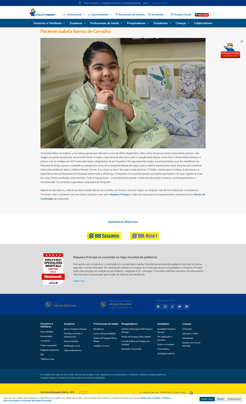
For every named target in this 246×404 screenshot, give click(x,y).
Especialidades (100, 14)
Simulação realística (166, 353)
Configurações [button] (234, 399)
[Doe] (202, 14)
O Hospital (186, 329)
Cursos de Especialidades (105, 333)
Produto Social (182, 14)
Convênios (45, 341)
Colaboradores (203, 23)
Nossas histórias (71, 341)
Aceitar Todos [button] (207, 399)
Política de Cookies (150, 397)
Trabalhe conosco (101, 346)
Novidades (158, 14)
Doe (230, 50)
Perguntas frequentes (49, 350)
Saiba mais (79, 280)
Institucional (74, 14)
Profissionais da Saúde (106, 323)
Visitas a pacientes (48, 345)
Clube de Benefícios (72, 350)
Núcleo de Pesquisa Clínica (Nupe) (136, 336)
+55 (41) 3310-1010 (65, 305)
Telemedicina (163, 349)
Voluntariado (187, 338)
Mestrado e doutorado (131, 349)
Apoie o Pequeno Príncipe (75, 329)
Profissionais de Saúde (104, 23)
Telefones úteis (47, 359)
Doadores (76, 23)
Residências (99, 329)
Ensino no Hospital (165, 344)
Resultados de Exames (132, 14)
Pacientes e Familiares (47, 23)
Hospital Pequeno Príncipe (42, 12)
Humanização (46, 336)
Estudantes (161, 23)
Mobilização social (72, 346)
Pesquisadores (136, 23)
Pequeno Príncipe (119, 194)
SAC (42, 354)
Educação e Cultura (190, 333)
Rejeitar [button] (220, 399)
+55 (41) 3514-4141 (120, 304)
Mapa (83, 394)
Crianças (181, 23)
